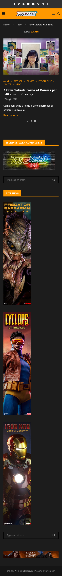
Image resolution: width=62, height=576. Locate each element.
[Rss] (47, 4)
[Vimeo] (38, 4)
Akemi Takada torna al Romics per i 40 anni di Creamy (30, 92)
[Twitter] (19, 4)
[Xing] (43, 4)
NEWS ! (19, 84)
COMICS (30, 81)
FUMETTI (7, 84)
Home (6, 24)
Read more (9, 115)
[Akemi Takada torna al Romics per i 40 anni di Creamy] (31, 56)
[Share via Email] (35, 120)
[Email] (33, 4)
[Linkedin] (23, 4)
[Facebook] (14, 4)
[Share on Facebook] (31, 120)
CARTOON (18, 81)
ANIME (6, 81)
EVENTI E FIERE (45, 81)
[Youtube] (28, 4)
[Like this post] (27, 120)
